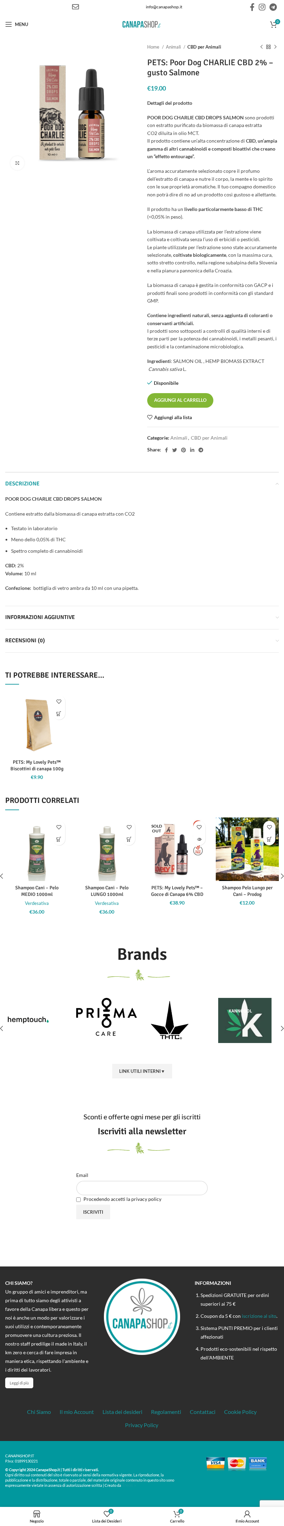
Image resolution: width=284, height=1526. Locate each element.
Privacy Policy (141, 1425)
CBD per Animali (204, 47)
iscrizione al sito (259, 1316)
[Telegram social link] (273, 7)
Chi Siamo (39, 1411)
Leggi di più (19, 1383)
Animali (174, 47)
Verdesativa (37, 903)
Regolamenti (166, 1411)
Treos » (129, 1485)
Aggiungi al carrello (180, 400)
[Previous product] (261, 47)
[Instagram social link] (262, 7)
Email (82, 1175)
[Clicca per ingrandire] (17, 163)
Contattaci (202, 1411)
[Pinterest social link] (183, 450)
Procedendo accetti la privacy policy (121, 1199)
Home (153, 47)
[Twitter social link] (174, 450)
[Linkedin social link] (192, 450)
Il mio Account (77, 1411)
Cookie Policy (240, 1411)
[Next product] (275, 47)
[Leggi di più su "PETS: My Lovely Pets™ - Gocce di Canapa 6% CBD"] (199, 839)
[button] (59, 713)
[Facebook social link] (252, 7)
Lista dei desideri (122, 1411)
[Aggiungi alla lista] (59, 701)
